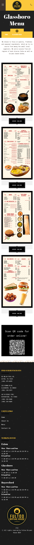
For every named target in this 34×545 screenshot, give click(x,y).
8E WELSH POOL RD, (8, 376)
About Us (5, 421)
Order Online (17, 121)
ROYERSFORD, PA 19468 (9, 397)
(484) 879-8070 (6, 381)
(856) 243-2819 (6, 390)
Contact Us (5, 428)
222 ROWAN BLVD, (7, 385)
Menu (3, 424)
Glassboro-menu (17, 34)
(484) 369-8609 (6, 401)
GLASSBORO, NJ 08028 (8, 388)
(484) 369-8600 (6, 399)
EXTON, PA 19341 (7, 379)
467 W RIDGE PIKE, (7, 394)
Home (6, 34)
